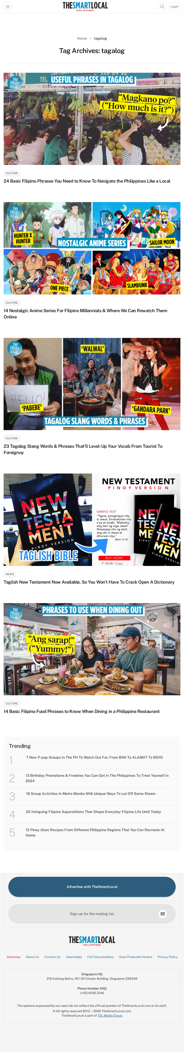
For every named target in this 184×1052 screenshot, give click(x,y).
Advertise (13, 957)
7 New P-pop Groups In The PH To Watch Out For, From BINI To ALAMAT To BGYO (94, 757)
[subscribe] (163, 914)
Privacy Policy (167, 957)
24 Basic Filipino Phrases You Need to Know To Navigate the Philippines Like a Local (87, 181)
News (10, 574)
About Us (32, 957)
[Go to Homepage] (85, 6)
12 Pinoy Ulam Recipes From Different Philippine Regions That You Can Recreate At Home (95, 832)
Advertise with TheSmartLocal (92, 887)
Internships (74, 957)
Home (82, 38)
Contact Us (52, 957)
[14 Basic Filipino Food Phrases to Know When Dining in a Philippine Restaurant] (92, 649)
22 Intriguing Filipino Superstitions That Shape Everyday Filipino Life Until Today (93, 812)
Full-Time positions (100, 957)
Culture (12, 173)
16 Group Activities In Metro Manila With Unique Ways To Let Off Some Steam (91, 794)
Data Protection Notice (135, 957)
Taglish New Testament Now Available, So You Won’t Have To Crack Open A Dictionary (89, 582)
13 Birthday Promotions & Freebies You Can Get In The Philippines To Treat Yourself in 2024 (97, 778)
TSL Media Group (110, 1015)
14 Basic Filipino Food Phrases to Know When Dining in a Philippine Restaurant (82, 711)
